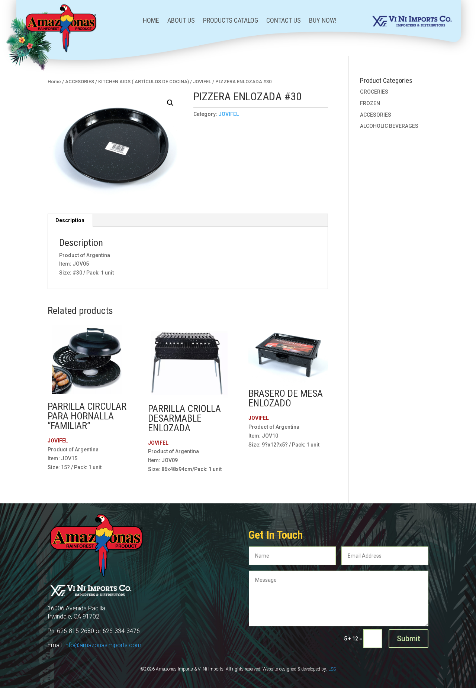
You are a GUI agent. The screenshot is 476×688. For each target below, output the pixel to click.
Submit (408, 638)
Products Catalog (230, 21)
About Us (181, 21)
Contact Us (283, 21)
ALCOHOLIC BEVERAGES (389, 126)
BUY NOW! (323, 21)
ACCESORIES (375, 115)
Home (151, 21)
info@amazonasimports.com (102, 645)
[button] (170, 103)
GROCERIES (374, 92)
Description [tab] (69, 220)
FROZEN (370, 103)
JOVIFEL (228, 114)
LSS (332, 669)
